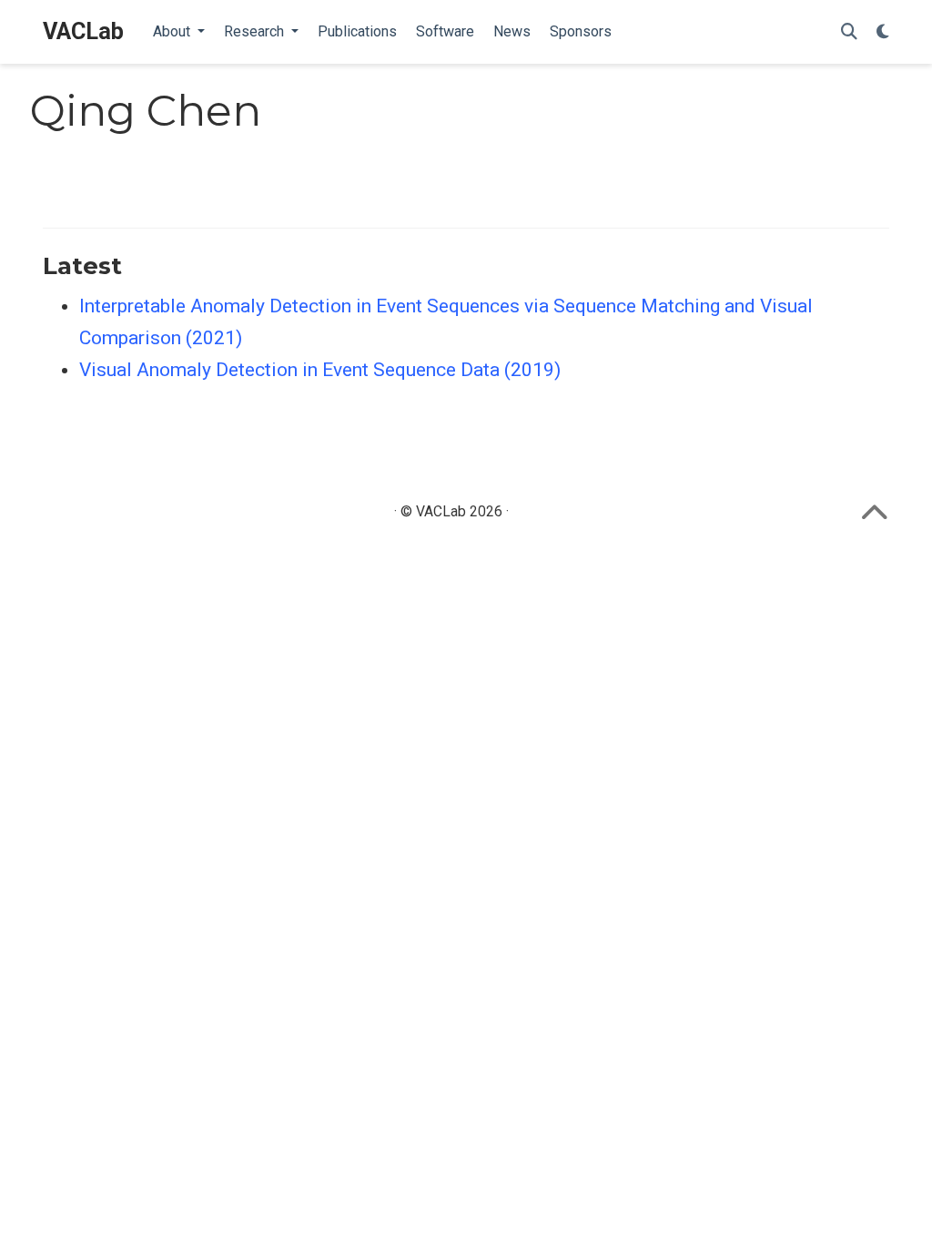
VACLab (83, 31)
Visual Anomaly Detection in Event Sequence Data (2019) (320, 370)
